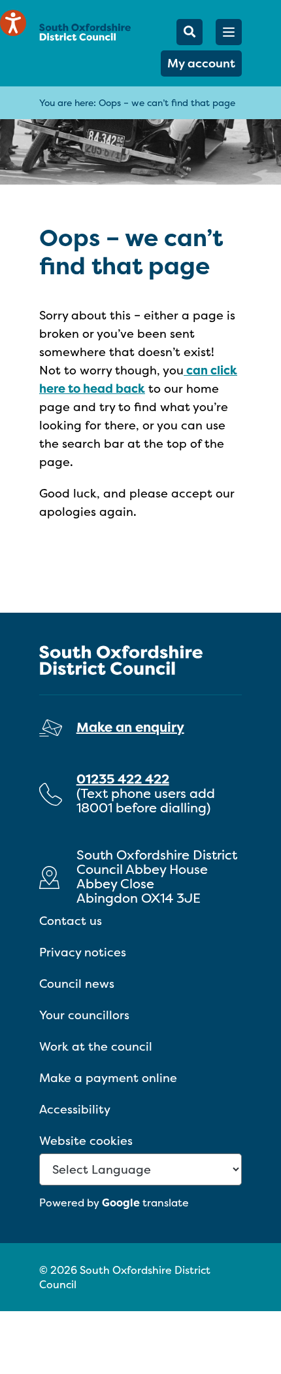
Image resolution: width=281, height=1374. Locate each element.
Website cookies (86, 1140)
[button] (229, 32)
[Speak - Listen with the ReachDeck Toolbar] (13, 23)
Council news (76, 983)
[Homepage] (85, 31)
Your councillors (84, 1015)
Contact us (70, 921)
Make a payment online (108, 1078)
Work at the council (95, 1046)
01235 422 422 (122, 778)
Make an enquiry (130, 727)
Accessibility (74, 1109)
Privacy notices (82, 952)
